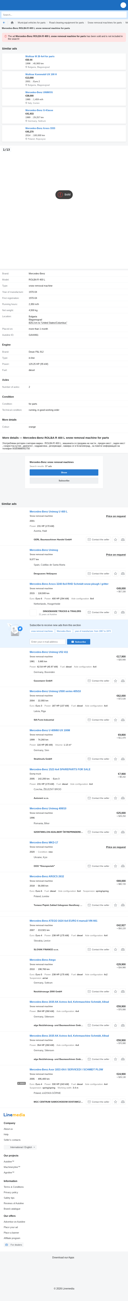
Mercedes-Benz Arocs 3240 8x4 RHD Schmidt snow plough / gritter (69, 584)
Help (6, 1134)
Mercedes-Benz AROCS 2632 (47, 876)
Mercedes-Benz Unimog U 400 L (49, 511)
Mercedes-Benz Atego (43, 960)
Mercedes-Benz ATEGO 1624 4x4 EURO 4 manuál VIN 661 (63, 920)
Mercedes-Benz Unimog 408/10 (48, 808)
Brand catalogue (12, 1208)
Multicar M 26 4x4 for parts (39, 56)
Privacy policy (11, 1192)
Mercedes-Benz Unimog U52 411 (49, 652)
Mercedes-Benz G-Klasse (39, 110)
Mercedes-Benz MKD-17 (44, 842)
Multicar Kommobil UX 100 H (41, 74)
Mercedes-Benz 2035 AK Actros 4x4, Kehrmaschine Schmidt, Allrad (69, 1002)
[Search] (123, 15)
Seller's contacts (12, 1140)
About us (8, 1129)
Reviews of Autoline (14, 1203)
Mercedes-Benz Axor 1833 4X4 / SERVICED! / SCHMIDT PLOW (66, 1069)
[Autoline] (12, 23)
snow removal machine (40, 285)
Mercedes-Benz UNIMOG (39, 92)
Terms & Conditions (14, 1187)
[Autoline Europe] (20, 5)
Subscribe (80, 642)
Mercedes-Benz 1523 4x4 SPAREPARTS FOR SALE (60, 769)
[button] (123, 5)
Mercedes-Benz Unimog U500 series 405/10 (55, 691)
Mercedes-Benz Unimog (44, 550)
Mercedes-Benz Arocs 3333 (40, 128)
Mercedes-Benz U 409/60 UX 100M (50, 730)
